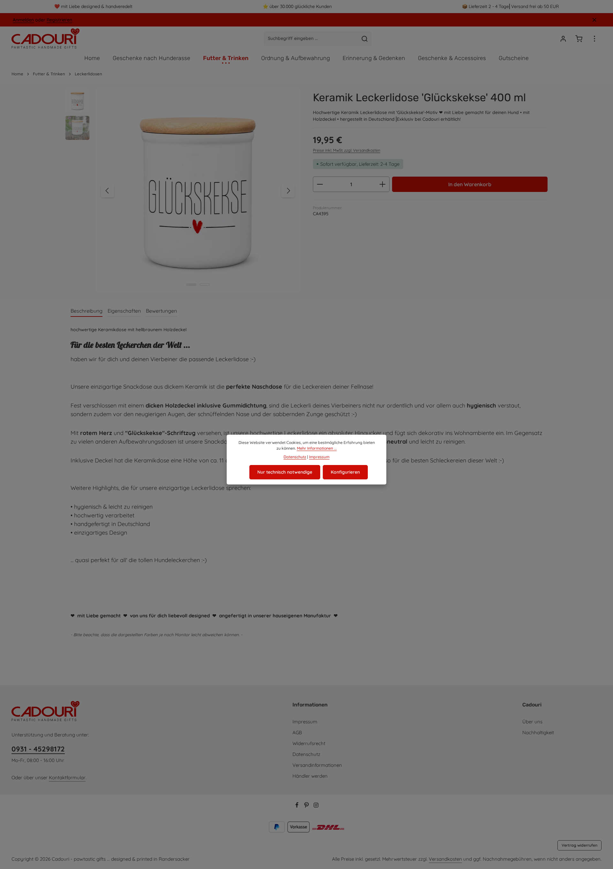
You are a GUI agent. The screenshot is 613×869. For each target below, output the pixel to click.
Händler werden (310, 776)
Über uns (532, 722)
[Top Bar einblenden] (594, 38)
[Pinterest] (307, 806)
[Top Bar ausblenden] (594, 20)
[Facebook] (297, 806)
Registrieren (59, 20)
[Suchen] (365, 38)
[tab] (86, 311)
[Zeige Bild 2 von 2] (205, 284)
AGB (297, 732)
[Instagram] (316, 806)
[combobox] (311, 38)
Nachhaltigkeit (538, 732)
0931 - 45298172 (38, 748)
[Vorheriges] (107, 190)
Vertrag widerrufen (579, 845)
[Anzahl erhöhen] (383, 184)
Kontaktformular (67, 777)
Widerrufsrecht (308, 743)
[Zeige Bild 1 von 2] (191, 284)
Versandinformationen (317, 765)
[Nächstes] (288, 190)
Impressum (304, 722)
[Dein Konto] (563, 38)
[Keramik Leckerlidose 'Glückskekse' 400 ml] (197, 191)
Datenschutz (306, 754)
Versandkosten (445, 859)
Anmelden (23, 20)
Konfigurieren (345, 472)
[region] (182, 191)
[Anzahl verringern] (320, 184)
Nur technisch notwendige (284, 472)
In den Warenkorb (469, 184)
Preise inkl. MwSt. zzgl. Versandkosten (346, 150)
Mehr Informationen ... (317, 448)
